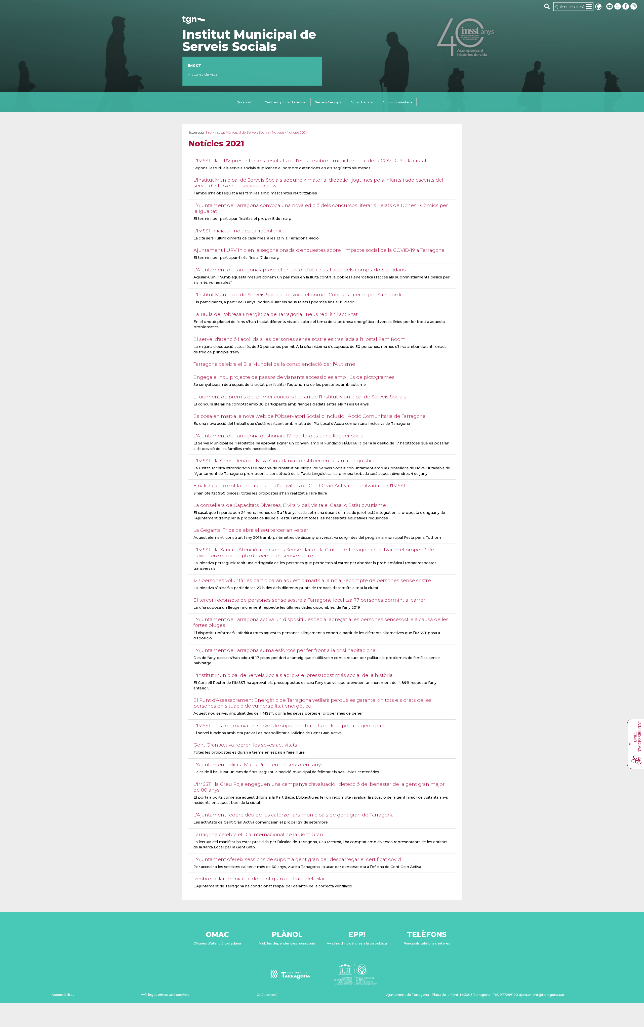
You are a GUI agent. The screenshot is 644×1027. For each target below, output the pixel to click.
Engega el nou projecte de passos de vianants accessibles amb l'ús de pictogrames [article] (293, 377)
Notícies (278, 132)
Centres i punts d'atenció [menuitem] (285, 102)
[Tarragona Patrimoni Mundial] (355, 984)
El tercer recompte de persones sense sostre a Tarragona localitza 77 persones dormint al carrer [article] (309, 600)
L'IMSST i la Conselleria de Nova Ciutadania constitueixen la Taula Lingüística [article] (284, 461)
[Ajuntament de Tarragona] (193, 21)
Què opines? (267, 995)
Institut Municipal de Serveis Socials (249, 40)
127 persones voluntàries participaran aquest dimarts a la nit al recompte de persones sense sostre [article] (312, 580)
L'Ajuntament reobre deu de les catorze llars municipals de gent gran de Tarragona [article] (293, 815)
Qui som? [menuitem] (244, 102)
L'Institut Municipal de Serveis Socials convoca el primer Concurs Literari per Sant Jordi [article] (297, 295)
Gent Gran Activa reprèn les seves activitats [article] (245, 745)
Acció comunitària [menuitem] (397, 102)
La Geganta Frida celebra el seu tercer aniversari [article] (251, 530)
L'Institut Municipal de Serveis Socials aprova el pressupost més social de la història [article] (293, 675)
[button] (598, 7)
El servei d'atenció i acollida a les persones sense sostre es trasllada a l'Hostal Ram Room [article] (299, 339)
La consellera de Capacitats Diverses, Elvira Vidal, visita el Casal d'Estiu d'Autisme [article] (289, 505)
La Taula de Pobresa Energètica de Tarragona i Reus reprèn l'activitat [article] (275, 314)
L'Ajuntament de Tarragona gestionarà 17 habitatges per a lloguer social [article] (279, 436)
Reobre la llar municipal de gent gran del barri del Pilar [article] (259, 879)
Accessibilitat (63, 995)
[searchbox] (547, 6)
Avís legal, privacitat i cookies (165, 995)
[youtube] (609, 6)
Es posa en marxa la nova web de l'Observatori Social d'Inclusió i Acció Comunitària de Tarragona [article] (309, 416)
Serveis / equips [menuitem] (328, 102)
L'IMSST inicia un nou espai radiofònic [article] (238, 231)
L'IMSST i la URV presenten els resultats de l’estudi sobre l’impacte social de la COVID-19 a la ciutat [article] (310, 160)
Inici (209, 132)
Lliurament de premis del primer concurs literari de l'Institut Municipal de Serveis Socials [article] (299, 397)
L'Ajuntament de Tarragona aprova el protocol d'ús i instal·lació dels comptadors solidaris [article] (299, 270)
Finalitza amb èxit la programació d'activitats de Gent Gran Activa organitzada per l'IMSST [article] (299, 485)
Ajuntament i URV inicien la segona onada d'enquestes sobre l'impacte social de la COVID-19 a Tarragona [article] (319, 250)
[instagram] (634, 6)
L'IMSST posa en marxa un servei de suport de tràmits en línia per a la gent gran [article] (288, 725)
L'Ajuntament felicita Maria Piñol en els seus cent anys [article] (258, 764)
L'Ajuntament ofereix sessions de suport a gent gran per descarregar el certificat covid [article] (297, 859)
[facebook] (626, 6)
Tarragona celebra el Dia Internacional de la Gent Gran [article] (258, 834)
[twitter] (618, 6)
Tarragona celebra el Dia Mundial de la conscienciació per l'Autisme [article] (274, 364)
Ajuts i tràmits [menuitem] (361, 102)
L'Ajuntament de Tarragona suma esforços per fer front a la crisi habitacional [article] (285, 650)
